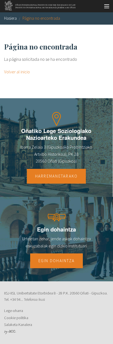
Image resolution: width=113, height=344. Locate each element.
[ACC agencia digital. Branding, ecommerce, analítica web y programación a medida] (10, 331)
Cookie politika (16, 317)
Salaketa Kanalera (18, 324)
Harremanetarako (56, 176)
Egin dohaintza (56, 260)
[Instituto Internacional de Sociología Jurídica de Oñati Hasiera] (38, 4)
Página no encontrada (41, 18)
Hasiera (10, 18)
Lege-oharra (13, 310)
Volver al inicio (17, 71)
